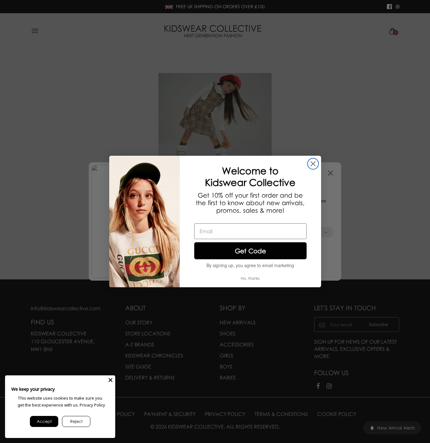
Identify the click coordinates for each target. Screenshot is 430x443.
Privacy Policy (92, 405)
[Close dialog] (313, 163)
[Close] (110, 380)
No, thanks (250, 278)
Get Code (250, 251)
